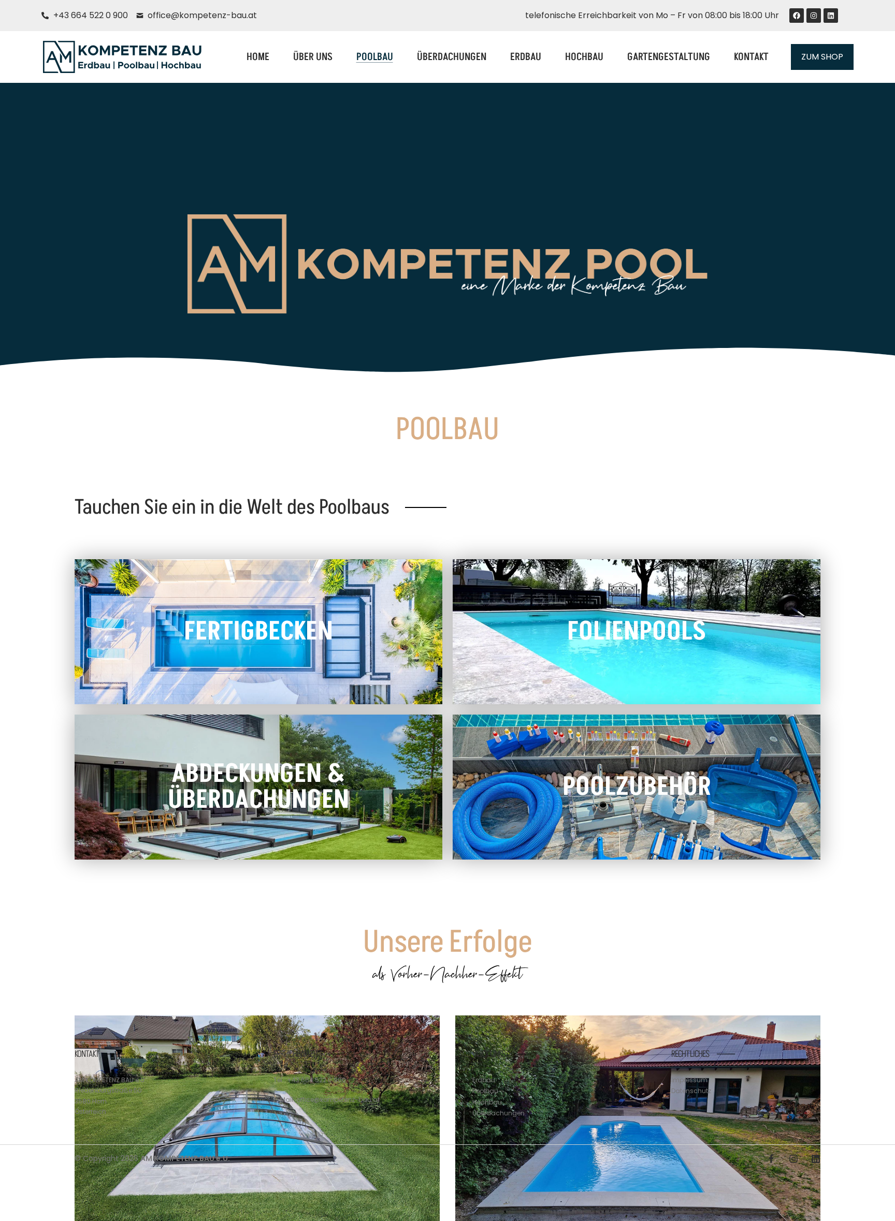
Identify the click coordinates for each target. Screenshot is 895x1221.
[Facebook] (796, 15)
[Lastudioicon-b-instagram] (793, 1159)
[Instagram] (813, 15)
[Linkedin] (831, 15)
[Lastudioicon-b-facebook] (771, 1159)
